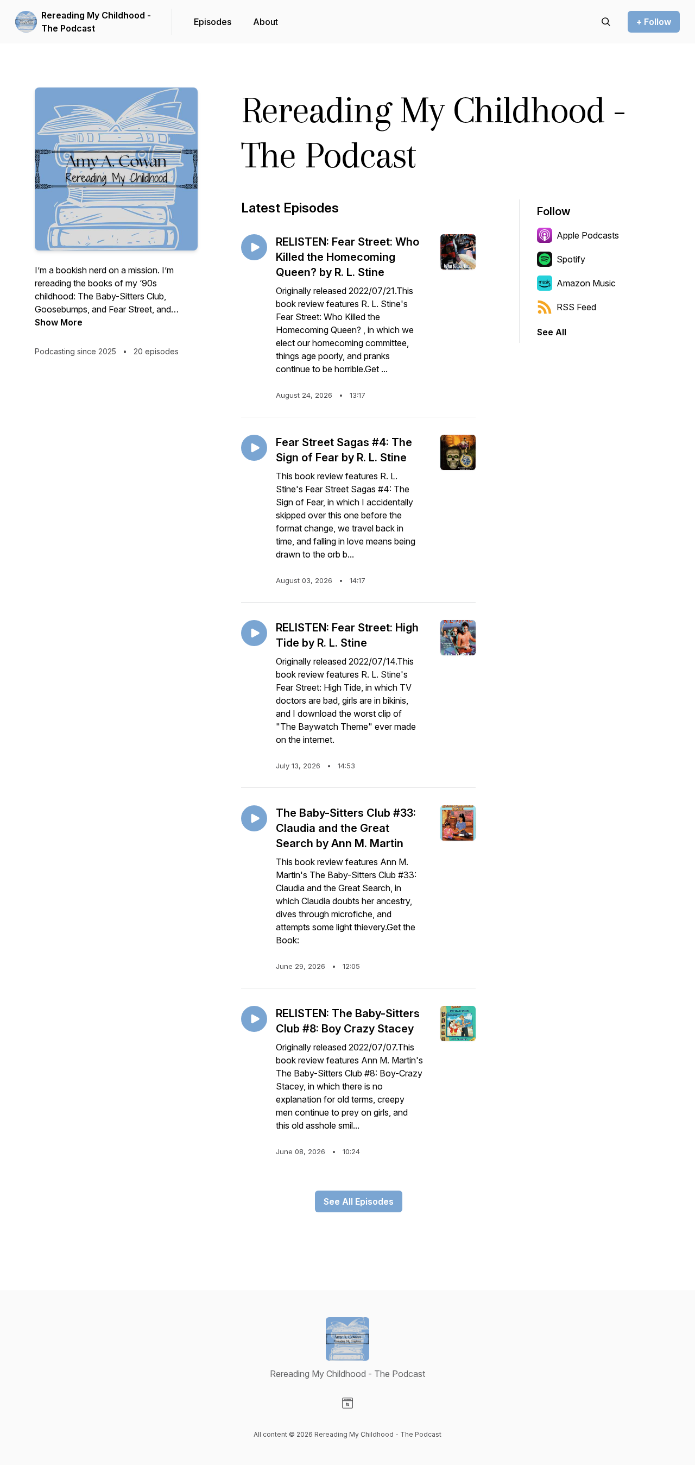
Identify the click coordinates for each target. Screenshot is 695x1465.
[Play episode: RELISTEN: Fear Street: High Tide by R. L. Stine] (254, 633)
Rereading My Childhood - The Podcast (96, 22)
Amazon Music (586, 283)
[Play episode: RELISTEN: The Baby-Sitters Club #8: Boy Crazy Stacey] (254, 1019)
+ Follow (653, 21)
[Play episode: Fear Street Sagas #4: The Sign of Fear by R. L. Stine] (254, 448)
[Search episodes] (606, 21)
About (265, 21)
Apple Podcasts (588, 235)
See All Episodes (359, 1201)
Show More (59, 322)
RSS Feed (576, 307)
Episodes (212, 21)
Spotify (571, 259)
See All (551, 332)
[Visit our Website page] (347, 1403)
